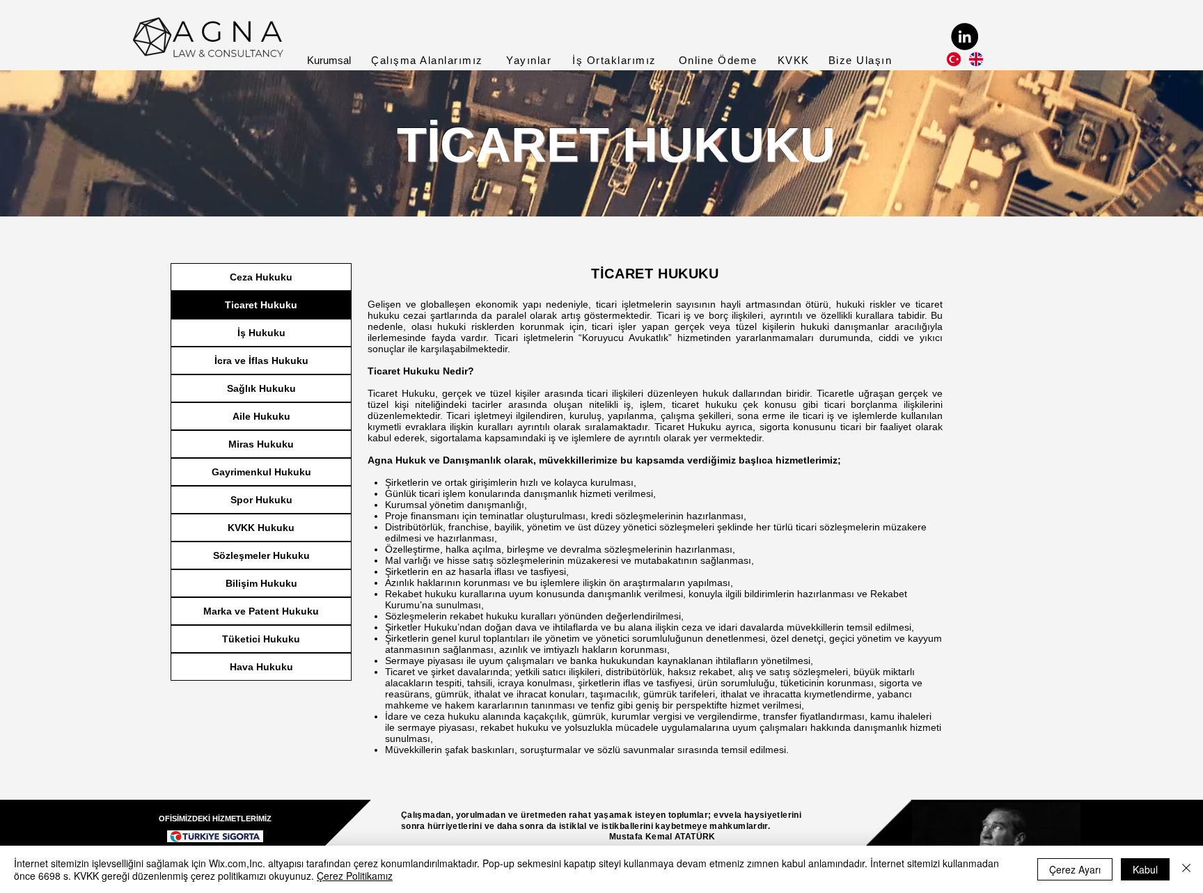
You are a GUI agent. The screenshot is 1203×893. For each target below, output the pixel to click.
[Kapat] (1186, 869)
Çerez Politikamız (355, 876)
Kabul (1145, 869)
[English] (975, 59)
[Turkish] (953, 59)
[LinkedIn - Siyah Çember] (964, 36)
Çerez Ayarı (1075, 869)
